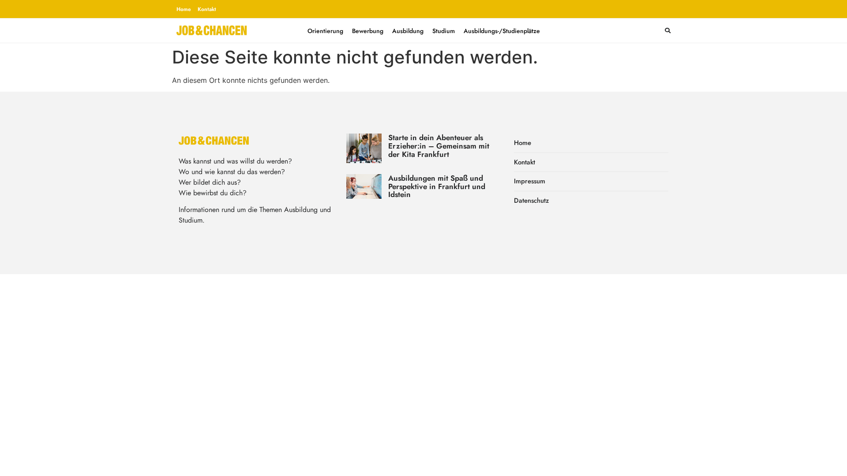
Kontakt (207, 9)
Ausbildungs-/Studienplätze (502, 30)
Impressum (529, 181)
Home (183, 9)
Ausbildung (408, 30)
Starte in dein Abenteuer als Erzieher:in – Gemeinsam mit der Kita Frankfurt (438, 145)
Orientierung (325, 30)
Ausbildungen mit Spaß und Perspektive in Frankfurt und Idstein (436, 186)
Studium (443, 30)
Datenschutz (531, 200)
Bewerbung (367, 30)
